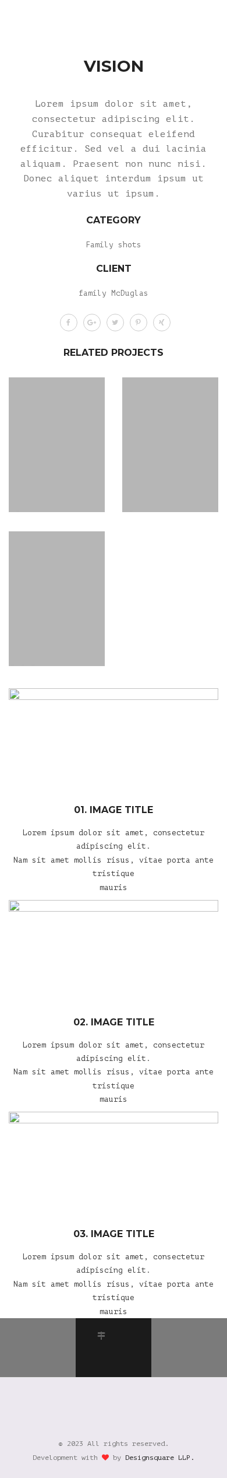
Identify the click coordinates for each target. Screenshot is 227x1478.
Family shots (113, 244)
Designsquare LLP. (159, 1458)
